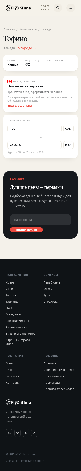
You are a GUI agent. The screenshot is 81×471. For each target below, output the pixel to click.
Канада (46, 29)
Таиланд (12, 301)
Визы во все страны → (21, 105)
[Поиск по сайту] (58, 8)
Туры (47, 295)
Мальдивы (13, 314)
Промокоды (52, 382)
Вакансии (13, 376)
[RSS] (34, 433)
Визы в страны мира (21, 333)
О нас (10, 363)
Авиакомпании (16, 327)
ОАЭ (9, 308)
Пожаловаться (54, 376)
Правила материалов (59, 389)
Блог (9, 370)
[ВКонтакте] (9, 433)
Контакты (13, 382)
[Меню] (70, 8)
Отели (48, 289)
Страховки (51, 301)
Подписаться (26, 230)
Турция (11, 295)
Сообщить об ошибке (59, 370)
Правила (50, 363)
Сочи (9, 289)
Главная (9, 29)
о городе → (27, 48)
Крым (10, 282)
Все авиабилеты (17, 321)
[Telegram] (17, 433)
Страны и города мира (18, 342)
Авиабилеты (28, 29)
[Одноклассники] (26, 433)
